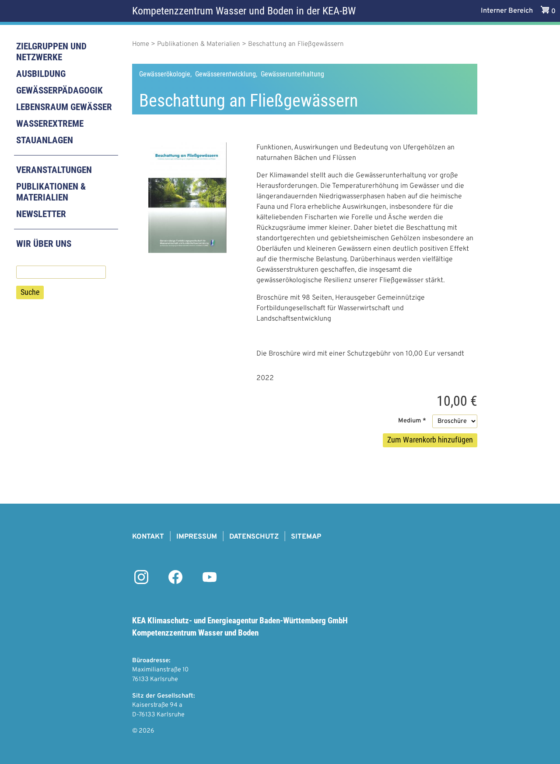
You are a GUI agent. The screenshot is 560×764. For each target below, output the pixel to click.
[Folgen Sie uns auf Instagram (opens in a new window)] (141, 582)
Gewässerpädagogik (59, 90)
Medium (409, 421)
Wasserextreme (50, 123)
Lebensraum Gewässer (64, 107)
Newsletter (41, 214)
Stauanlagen (44, 140)
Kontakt (148, 536)
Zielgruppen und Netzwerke (51, 51)
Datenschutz (254, 536)
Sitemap (306, 536)
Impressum (196, 536)
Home (140, 44)
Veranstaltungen (54, 170)
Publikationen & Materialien (51, 192)
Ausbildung (41, 74)
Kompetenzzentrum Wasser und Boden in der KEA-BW (244, 11)
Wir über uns (43, 244)
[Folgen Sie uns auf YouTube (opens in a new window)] (209, 582)
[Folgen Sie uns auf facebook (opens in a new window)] (175, 582)
